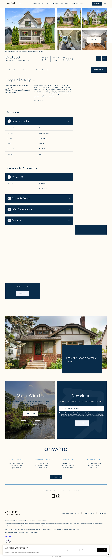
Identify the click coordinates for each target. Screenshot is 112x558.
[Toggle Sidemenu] (105, 4)
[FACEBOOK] (52, 477)
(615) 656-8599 (68, 468)
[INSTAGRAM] (56, 477)
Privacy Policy (66, 416)
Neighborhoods (52, 3)
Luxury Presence (74, 513)
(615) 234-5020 (42, 468)
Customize (91, 550)
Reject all (80, 550)
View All (94, 40)
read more (69, 361)
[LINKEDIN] (60, 477)
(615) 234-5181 (94, 468)
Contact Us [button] (97, 3)
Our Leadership (77, 3)
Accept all (102, 550)
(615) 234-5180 (35, 425)
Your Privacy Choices (56, 556)
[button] (99, 69)
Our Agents (65, 3)
